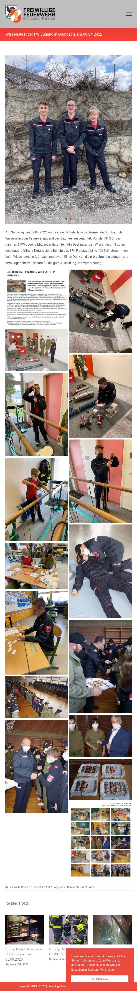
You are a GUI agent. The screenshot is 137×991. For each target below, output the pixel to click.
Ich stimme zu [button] (100, 978)
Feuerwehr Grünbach (20, 887)
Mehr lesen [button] (107, 969)
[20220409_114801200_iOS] (68, 139)
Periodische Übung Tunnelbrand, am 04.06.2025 (63, 954)
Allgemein (59, 887)
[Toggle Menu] (129, 14)
